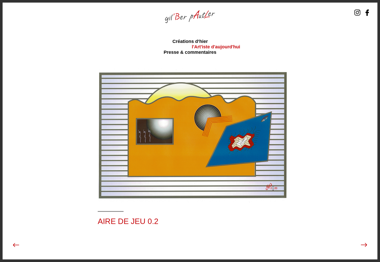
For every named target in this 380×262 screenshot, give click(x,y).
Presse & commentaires (190, 52)
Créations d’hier (190, 41)
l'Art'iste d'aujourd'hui (216, 46)
